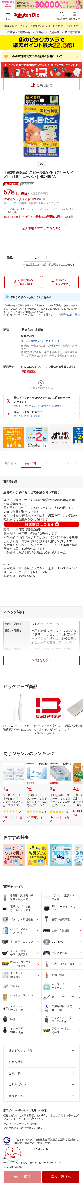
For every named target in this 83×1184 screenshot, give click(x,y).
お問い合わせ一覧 (31, 1162)
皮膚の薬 (54, 32)
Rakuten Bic (26, 16)
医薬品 (40, 32)
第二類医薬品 (72, 32)
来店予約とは (66, 314)
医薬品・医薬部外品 (18, 32)
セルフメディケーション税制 (20, 1123)
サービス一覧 (11, 1162)
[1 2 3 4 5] (37, 257)
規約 (77, 314)
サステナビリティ (53, 1162)
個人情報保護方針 (13, 1167)
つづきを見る (39, 660)
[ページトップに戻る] (76, 1170)
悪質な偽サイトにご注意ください (22, 1128)
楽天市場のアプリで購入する (41, 228)
